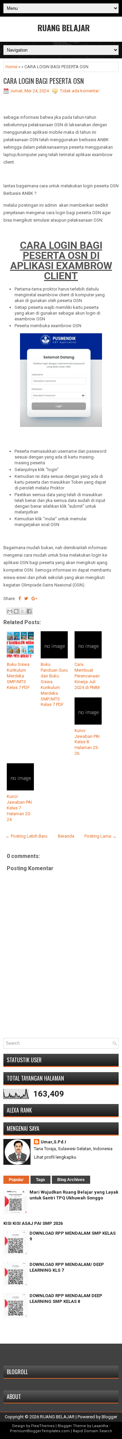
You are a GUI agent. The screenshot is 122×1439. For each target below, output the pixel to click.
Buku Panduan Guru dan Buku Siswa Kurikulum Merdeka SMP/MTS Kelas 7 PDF (54, 684)
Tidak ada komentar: (80, 90)
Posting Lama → (100, 836)
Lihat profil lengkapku (55, 1157)
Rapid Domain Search (92, 1431)
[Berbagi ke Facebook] (29, 611)
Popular (16, 1179)
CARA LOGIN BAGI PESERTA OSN (43, 81)
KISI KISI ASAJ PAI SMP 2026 (33, 1223)
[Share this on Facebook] (19, 598)
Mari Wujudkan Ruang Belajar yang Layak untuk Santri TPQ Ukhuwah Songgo (73, 1195)
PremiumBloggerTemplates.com (40, 1431)
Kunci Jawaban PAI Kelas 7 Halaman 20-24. (19, 808)
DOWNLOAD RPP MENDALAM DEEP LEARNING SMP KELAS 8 (65, 1298)
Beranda (66, 836)
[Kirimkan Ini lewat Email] (9, 611)
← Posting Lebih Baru (26, 836)
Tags (40, 1179)
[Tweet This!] (26, 598)
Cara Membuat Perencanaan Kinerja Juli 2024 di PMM (87, 676)
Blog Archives (71, 1179)
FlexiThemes (43, 1426)
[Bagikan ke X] (22, 611)
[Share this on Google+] (34, 598)
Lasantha (100, 1426)
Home (11, 66)
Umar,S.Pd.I (53, 1141)
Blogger (109, 1416)
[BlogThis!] (16, 611)
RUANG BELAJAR (64, 27)
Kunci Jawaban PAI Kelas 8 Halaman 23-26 (87, 742)
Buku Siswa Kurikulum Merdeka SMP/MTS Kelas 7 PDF (18, 676)
